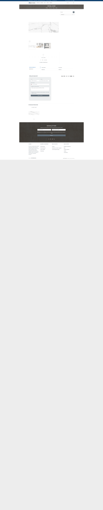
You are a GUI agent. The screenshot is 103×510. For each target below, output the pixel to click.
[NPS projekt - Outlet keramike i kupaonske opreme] (32, 2)
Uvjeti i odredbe (42, 149)
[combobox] (67, 14)
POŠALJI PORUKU (40, 95)
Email (41, 79)
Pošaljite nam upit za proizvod (35, 86)
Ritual (44, 57)
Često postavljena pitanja (55, 149)
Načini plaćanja (42, 146)
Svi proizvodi (66, 152)
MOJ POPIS (72, 0)
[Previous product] (43, 54)
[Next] (57, 27)
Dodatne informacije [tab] (32, 67)
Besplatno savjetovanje (67, 146)
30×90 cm (60, 69)
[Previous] (30, 27)
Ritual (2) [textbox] (67, 14)
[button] (67, 0)
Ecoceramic (60, 67)
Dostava (53, 146)
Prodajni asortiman (66, 149)
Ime (31, 79)
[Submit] (73, 3)
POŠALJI (51, 135)
